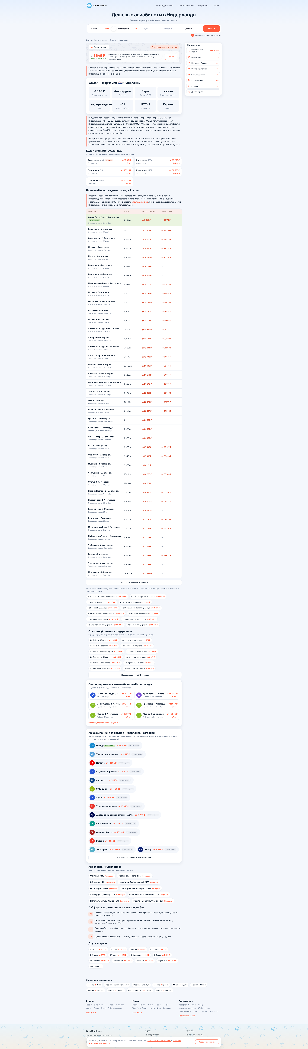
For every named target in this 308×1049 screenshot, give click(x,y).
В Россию (98, 949)
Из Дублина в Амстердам (141, 651)
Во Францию (99, 960)
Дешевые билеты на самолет (97, 40)
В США (118, 949)
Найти (171, 56)
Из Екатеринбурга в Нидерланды (106, 613)
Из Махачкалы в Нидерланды (139, 619)
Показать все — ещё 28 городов (134, 582)
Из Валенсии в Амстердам (105, 663)
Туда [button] (146, 28)
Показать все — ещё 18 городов (135, 675)
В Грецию (145, 960)
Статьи (216, 5)
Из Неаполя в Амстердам (139, 668)
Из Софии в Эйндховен (103, 640)
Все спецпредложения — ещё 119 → (104, 722)
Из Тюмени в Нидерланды (143, 625)
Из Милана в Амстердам (136, 640)
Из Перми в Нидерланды (102, 608)
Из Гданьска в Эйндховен (140, 657)
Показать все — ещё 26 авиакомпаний (134, 857)
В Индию (162, 955)
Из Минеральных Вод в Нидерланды (141, 608)
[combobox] (99, 28)
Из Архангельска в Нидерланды (105, 625)
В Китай (138, 949)
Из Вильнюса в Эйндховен (137, 646)
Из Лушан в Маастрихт (103, 646)
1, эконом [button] (188, 28)
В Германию (140, 955)
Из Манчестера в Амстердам (106, 651)
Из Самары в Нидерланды (103, 619)
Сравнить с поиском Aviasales (208, 35)
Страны (113, 40)
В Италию (97, 955)
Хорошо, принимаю (207, 1042)
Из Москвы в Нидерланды (135, 602)
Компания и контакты (194, 1035)
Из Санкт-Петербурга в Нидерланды (107, 596)
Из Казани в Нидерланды (143, 613)
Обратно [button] (168, 28)
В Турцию (118, 955)
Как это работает (186, 5)
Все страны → (95, 966)
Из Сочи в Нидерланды (102, 602)
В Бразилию (167, 960)
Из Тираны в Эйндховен (139, 663)
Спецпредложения (164, 5)
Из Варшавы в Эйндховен (105, 668)
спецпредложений (140, 202)
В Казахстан (123, 960)
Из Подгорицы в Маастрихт (105, 657)
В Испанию (158, 949)
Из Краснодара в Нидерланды (148, 596)
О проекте (203, 5)
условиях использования (159, 1040)
